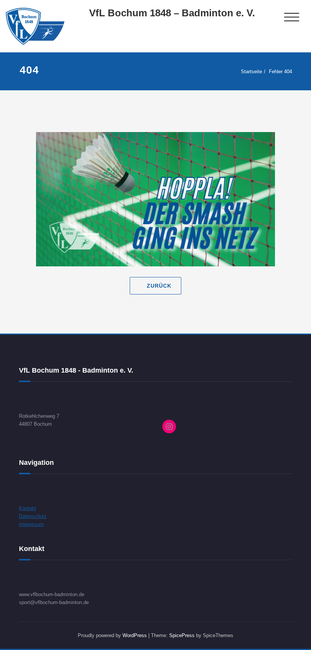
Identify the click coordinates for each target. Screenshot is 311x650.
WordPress (135, 635)
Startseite (251, 71)
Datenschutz (33, 516)
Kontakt (27, 508)
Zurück (159, 286)
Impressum (31, 524)
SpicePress (182, 635)
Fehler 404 (280, 71)
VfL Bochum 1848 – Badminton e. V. (172, 13)
